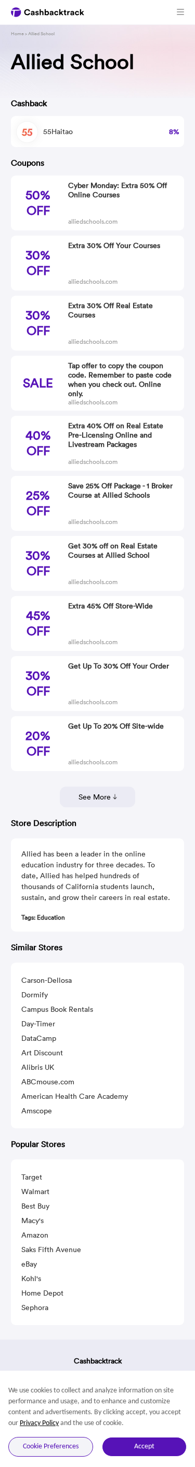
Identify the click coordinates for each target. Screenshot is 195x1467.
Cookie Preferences (51, 1446)
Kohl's (31, 1278)
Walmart (35, 1191)
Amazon (34, 1235)
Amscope (36, 1110)
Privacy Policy (39, 1423)
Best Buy (35, 1206)
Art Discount (42, 1052)
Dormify (34, 994)
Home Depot (42, 1293)
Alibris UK (37, 1067)
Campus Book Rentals (57, 1009)
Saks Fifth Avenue (51, 1249)
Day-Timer (38, 1023)
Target (31, 1177)
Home (17, 33)
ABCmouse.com (47, 1081)
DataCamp (38, 1038)
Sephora (34, 1307)
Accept (144, 1446)
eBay (29, 1264)
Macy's (32, 1220)
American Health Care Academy (74, 1096)
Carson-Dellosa (46, 980)
